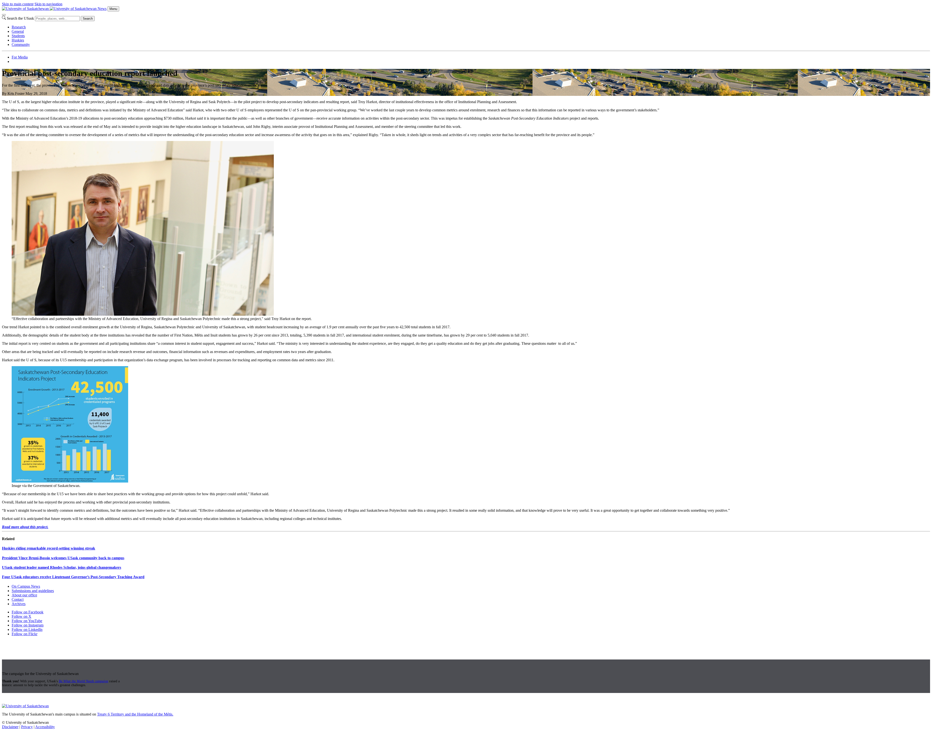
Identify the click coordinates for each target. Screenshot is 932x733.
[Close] (4, 15)
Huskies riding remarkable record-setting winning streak (48, 548)
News (102, 9)
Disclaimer (10, 727)
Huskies (18, 40)
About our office (24, 595)
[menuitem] (471, 27)
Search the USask (20, 18)
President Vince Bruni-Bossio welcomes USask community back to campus (63, 558)
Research (19, 27)
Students (18, 36)
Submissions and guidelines (33, 591)
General (18, 31)
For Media (20, 57)
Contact (18, 599)
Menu (113, 9)
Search (88, 18)
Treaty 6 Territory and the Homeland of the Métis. (135, 714)
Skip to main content (17, 4)
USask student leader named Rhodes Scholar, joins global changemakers (61, 567)
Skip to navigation (48, 4)
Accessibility (45, 727)
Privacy (27, 727)
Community (21, 44)
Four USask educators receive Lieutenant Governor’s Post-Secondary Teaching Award (73, 577)
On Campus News (26, 586)
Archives (18, 604)
